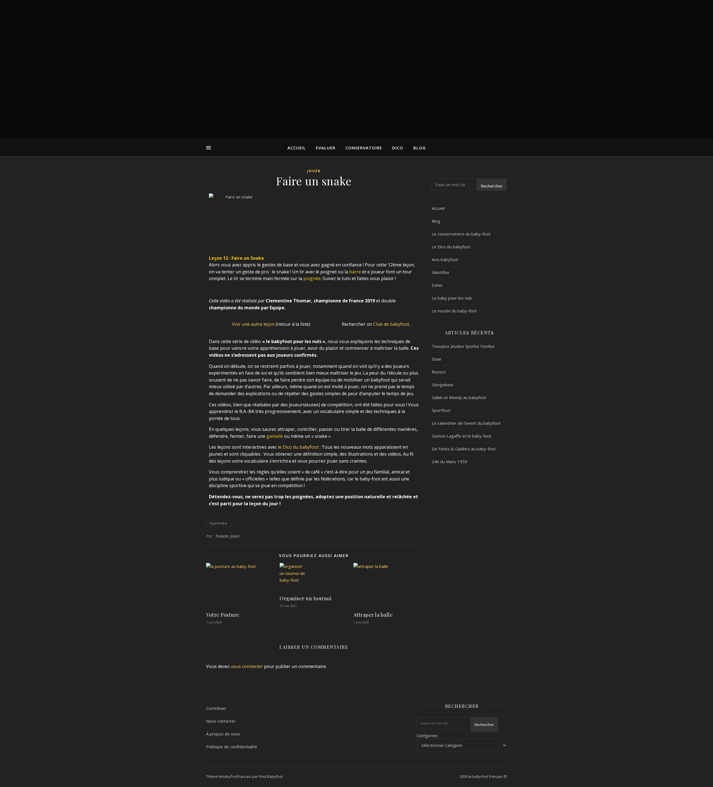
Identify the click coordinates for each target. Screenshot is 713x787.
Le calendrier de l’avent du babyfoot (466, 423)
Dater (437, 285)
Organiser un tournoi (305, 598)
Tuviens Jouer (227, 536)
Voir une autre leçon (253, 324)
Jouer (314, 171)
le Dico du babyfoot (298, 447)
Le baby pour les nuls (452, 298)
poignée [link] (312, 278)
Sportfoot (441, 410)
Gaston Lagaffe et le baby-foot (461, 436)
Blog (419, 147)
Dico (397, 147)
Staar (437, 359)
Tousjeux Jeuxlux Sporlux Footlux (463, 346)
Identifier (441, 272)
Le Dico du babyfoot (451, 246)
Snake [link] (257, 258)
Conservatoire (363, 147)
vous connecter (247, 666)
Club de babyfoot (391, 324)
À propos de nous (223, 734)
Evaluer (325, 147)
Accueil (296, 147)
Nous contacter (221, 721)
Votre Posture (223, 614)
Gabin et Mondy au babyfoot (459, 397)
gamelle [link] (275, 436)
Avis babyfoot (445, 259)
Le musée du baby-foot (454, 311)
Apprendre (218, 523)
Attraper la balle (373, 614)
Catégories (427, 735)
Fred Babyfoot (271, 776)
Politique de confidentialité (231, 746)
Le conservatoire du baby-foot (461, 234)
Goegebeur (443, 384)
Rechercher (492, 186)
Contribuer (216, 708)
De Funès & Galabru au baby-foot (464, 448)
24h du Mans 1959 (449, 461)
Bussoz (439, 372)
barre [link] (355, 272)
